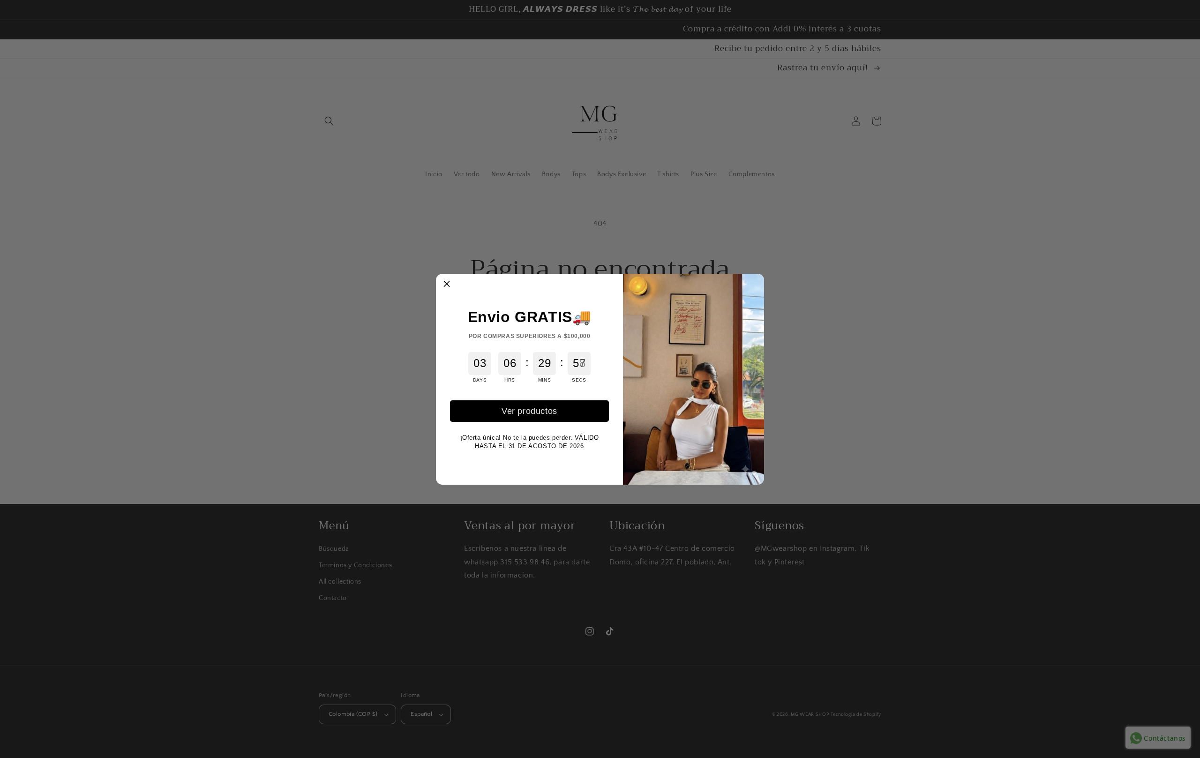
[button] (446, 284)
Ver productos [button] (529, 411)
